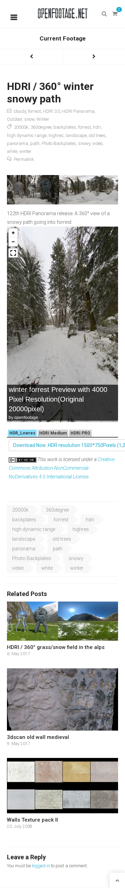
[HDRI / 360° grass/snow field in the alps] (62, 621)
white (12, 151)
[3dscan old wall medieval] (62, 699)
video (97, 143)
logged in (41, 865)
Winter (42, 119)
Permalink (24, 159)
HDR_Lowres (22, 433)
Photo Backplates (59, 143)
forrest (34, 111)
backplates (64, 127)
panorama (17, 143)
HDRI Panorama (78, 111)
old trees (97, 135)
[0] (114, 13)
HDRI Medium (53, 433)
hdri (97, 127)
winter (25, 151)
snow (29, 119)
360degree (41, 127)
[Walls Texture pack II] (62, 785)
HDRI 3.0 (51, 111)
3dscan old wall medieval (38, 737)
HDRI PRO (80, 433)
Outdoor (14, 119)
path (35, 143)
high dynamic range (27, 135)
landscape (76, 135)
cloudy (20, 111)
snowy (84, 143)
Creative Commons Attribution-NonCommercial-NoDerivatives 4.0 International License (62, 468)
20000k (21, 127)
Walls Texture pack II (32, 820)
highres (56, 135)
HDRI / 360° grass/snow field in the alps (56, 647)
